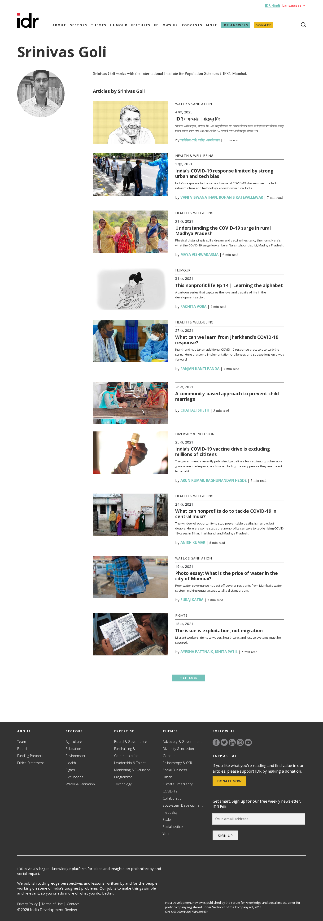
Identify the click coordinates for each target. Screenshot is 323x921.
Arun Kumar (192, 480)
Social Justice (173, 826)
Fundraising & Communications (127, 752)
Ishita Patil (226, 651)
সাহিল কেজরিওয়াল (209, 140)
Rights (181, 615)
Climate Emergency (178, 784)
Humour (118, 25)
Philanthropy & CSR (177, 763)
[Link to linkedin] (232, 742)
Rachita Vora (193, 306)
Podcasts (192, 25)
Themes (98, 25)
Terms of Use (52, 904)
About (59, 25)
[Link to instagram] (240, 742)
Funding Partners (30, 755)
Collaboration (173, 798)
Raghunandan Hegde (226, 480)
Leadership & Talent (130, 763)
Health (71, 763)
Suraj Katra (191, 599)
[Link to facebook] (216, 742)
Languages (294, 5)
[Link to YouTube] (248, 742)
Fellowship (166, 25)
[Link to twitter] (224, 742)
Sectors (78, 25)
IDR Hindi (272, 5)
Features (140, 25)
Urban (167, 777)
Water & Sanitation (193, 104)
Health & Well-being (194, 155)
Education (73, 748)
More (211, 25)
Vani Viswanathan (198, 197)
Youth (167, 833)
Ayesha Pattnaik (196, 651)
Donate (263, 25)
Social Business (175, 770)
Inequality (170, 812)
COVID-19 (170, 791)
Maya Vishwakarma (199, 254)
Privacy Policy (27, 904)
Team (21, 741)
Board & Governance (130, 741)
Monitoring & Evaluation (132, 770)
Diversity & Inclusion (194, 434)
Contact (73, 904)
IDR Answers (235, 25)
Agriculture (74, 741)
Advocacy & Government (182, 741)
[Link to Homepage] (28, 26)
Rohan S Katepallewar (241, 197)
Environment (75, 755)
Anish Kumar (192, 542)
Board (22, 748)
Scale (167, 819)
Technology (123, 784)
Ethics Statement (30, 763)
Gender (169, 755)
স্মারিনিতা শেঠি (188, 140)
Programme (123, 777)
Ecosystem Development (183, 805)
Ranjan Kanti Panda (199, 368)
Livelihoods (74, 777)
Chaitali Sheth (194, 410)
